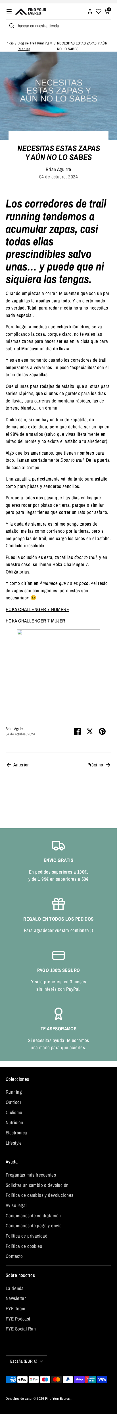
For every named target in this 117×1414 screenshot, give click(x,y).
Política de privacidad (26, 1235)
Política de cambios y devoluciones (39, 1195)
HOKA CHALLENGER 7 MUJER (35, 620)
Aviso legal (16, 1205)
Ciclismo (14, 1112)
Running (14, 1092)
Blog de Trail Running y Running (35, 46)
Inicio (10, 43)
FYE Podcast (18, 1318)
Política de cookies (24, 1246)
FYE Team (15, 1308)
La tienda (15, 1288)
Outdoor (13, 1102)
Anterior (20, 764)
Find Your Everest (58, 1398)
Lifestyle (14, 1143)
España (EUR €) (23, 1361)
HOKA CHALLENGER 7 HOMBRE (37, 609)
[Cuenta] (90, 10)
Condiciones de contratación (33, 1215)
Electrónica (16, 1132)
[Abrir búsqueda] (10, 26)
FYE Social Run (21, 1328)
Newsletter (16, 1298)
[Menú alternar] (9, 11)
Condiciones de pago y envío (34, 1225)
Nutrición (14, 1122)
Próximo (96, 764)
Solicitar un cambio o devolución (37, 1185)
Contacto (14, 1256)
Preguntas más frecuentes (31, 1174)
